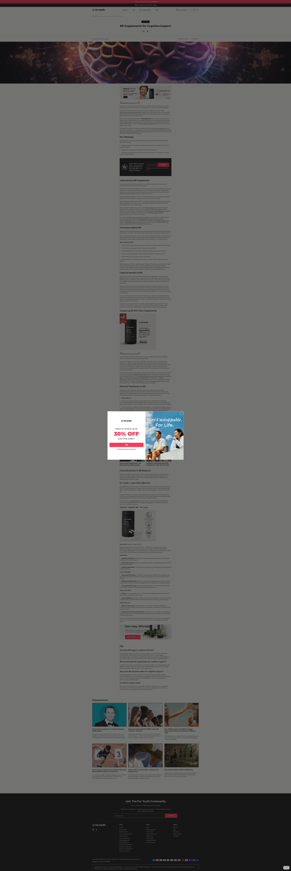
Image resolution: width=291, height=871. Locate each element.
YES (126, 445)
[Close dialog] (181, 413)
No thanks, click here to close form (126, 449)
